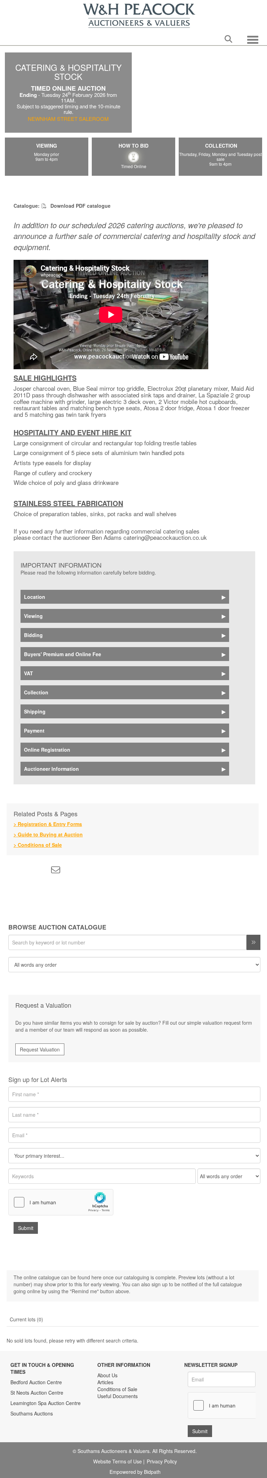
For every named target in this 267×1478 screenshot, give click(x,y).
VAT (28, 673)
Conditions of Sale (117, 1389)
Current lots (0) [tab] (26, 1319)
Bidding (33, 634)
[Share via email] (56, 871)
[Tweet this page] (27, 871)
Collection (36, 692)
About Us (107, 1375)
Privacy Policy (162, 1461)
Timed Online (133, 166)
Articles (105, 1382)
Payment (34, 730)
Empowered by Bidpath (135, 1471)
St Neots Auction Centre (36, 1392)
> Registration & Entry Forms (48, 823)
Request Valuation (40, 1049)
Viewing (33, 615)
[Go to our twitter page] (118, 1417)
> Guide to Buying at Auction (48, 834)
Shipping (35, 711)
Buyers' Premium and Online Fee (62, 654)
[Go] (253, 942)
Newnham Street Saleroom (68, 118)
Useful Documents (117, 1396)
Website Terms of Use (117, 1461)
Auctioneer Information (51, 768)
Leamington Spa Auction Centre (45, 1402)
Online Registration (47, 749)
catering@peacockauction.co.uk (165, 537)
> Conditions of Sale (38, 844)
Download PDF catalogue (80, 205)
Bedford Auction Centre (36, 1382)
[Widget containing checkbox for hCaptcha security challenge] (60, 1202)
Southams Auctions (31, 1413)
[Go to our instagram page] (42, 871)
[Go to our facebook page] (104, 1417)
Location (34, 596)
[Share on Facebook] (13, 871)
